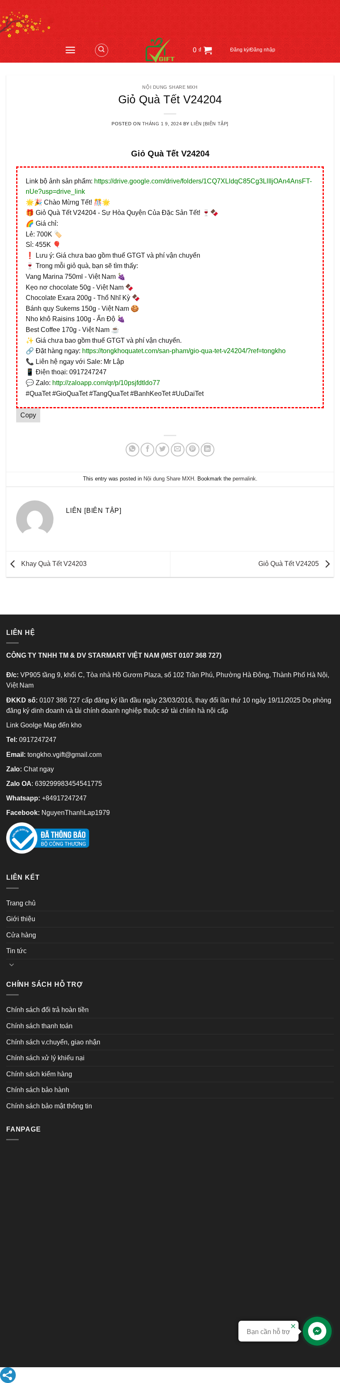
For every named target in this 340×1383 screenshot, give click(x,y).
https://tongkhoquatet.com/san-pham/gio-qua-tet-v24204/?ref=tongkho (184, 350)
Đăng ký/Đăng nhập (252, 50)
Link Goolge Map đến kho (44, 725)
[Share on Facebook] (147, 449)
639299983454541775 (68, 783)
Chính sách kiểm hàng (39, 1074)
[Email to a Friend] (178, 449)
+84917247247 (64, 798)
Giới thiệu (20, 918)
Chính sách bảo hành (37, 1089)
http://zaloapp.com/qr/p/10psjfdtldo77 (106, 382)
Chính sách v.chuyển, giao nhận (53, 1042)
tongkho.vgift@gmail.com (64, 754)
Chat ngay (39, 769)
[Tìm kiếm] (101, 50)
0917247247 (37, 739)
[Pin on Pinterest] (192, 449)
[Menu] (70, 50)
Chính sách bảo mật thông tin (49, 1106)
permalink (244, 479)
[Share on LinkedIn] (207, 449)
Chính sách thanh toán (39, 1025)
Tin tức (16, 950)
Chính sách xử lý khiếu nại (45, 1057)
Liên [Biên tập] (209, 123)
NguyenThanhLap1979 (75, 812)
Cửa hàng (21, 935)
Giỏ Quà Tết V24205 (289, 563)
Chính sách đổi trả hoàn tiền (47, 1009)
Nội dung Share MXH (169, 87)
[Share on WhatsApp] (132, 449)
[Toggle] (11, 964)
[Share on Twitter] (162, 449)
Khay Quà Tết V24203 (53, 563)
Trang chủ (21, 903)
